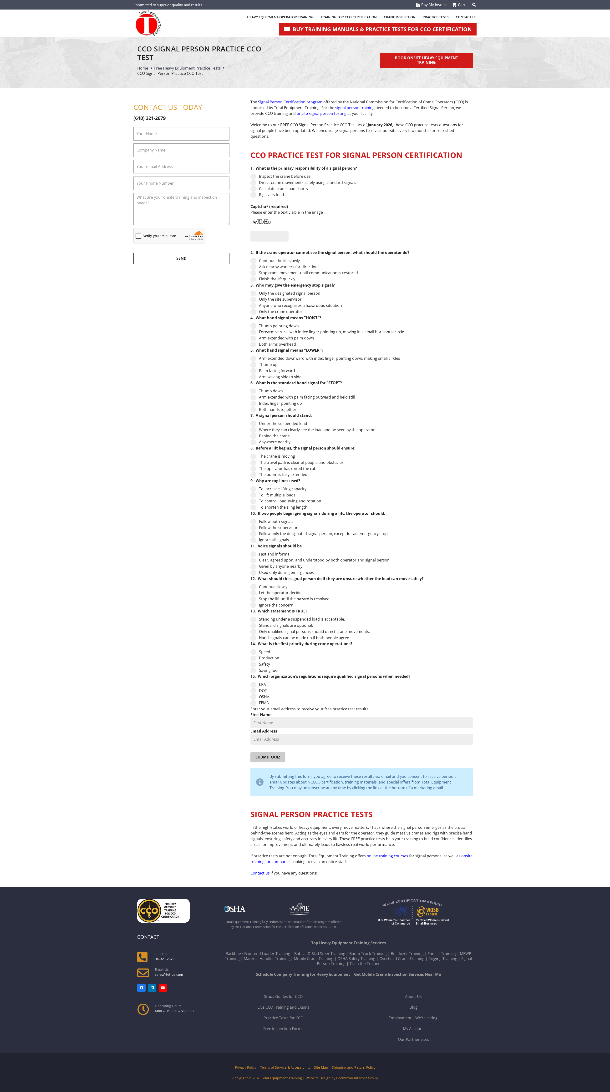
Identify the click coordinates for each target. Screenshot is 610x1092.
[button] (474, 5)
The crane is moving (277, 456)
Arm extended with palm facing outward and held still (307, 397)
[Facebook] (141, 988)
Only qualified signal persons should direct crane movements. (314, 631)
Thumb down (271, 391)
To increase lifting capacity (282, 488)
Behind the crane (274, 436)
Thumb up (268, 364)
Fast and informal (274, 554)
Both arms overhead (277, 344)
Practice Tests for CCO (283, 1018)
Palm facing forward (277, 370)
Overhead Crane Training (401, 958)
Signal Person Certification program (290, 102)
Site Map (321, 1067)
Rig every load (271, 194)
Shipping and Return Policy (353, 1067)
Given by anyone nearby (280, 566)
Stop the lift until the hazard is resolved (294, 599)
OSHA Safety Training (356, 958)
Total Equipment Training (281, 1078)
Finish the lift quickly (277, 279)
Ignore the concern (276, 605)
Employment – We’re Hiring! (413, 1018)
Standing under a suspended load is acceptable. (302, 619)
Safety (264, 664)
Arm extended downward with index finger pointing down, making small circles (329, 358)
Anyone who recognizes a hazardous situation (300, 305)
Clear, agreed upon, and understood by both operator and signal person (324, 560)
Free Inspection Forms (283, 1028)
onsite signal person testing (321, 113)
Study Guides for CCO (283, 996)
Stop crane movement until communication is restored (308, 272)
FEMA (264, 702)
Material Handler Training (267, 958)
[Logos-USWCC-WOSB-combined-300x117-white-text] (413, 913)
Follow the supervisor (278, 527)
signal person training (355, 107)
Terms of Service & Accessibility (285, 1067)
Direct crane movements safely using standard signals (307, 182)
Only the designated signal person (289, 293)
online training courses (387, 856)
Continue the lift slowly (279, 260)
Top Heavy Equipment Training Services (348, 942)
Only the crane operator (280, 311)
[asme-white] (316, 909)
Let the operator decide (280, 592)
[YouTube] (163, 988)
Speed (264, 651)
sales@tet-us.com (169, 974)
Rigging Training (442, 958)
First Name (260, 714)
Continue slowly (273, 586)
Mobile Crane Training (313, 958)
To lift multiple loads (277, 495)
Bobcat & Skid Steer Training (319, 953)
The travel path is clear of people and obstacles (301, 462)
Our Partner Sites (413, 1039)
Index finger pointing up (280, 403)
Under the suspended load (283, 423)
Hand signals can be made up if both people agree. (304, 637)
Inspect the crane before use (284, 176)
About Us (413, 996)
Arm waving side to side (280, 376)
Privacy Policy (245, 1067)
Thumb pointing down (279, 326)
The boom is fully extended (283, 474)
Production (269, 658)
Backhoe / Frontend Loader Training (258, 953)
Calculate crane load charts (283, 188)
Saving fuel (268, 670)
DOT (263, 690)
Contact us (260, 873)
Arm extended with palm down (286, 338)
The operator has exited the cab (287, 468)
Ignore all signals (274, 539)
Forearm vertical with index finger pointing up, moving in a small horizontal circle (331, 331)
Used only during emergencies (286, 572)
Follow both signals (276, 521)
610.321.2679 (163, 958)
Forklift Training (442, 953)
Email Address (263, 731)
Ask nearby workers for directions (289, 266)
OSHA (264, 696)
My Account (413, 1028)
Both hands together (277, 409)
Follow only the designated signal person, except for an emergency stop (323, 533)
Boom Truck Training (368, 953)
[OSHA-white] (251, 909)
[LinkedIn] (152, 988)
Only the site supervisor (280, 299)
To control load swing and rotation (290, 501)
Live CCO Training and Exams (283, 1007)
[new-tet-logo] (148, 23)
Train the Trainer (365, 963)
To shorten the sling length (283, 507)
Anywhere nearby (274, 442)
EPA (262, 684)
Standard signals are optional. (286, 625)
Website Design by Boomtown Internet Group (342, 1078)
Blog (413, 1007)
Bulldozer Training (407, 953)
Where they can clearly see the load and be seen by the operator (317, 429)
